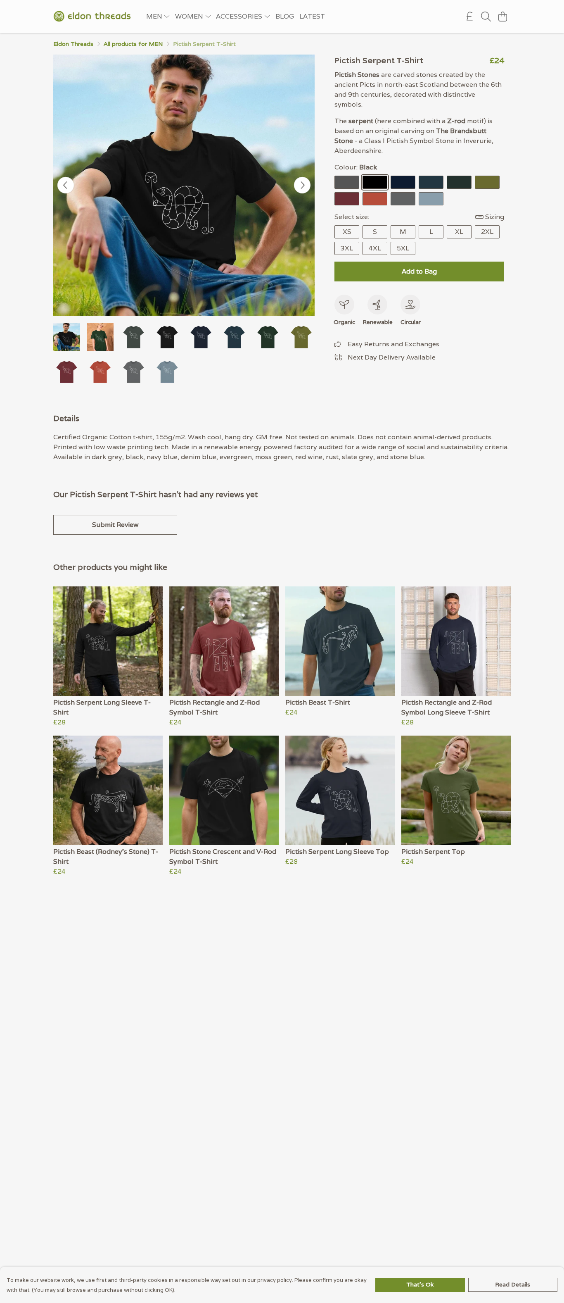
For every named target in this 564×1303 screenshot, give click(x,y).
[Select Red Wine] (346, 198)
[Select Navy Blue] (403, 182)
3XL (347, 248)
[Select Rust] (375, 198)
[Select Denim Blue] (431, 182)
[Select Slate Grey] (403, 198)
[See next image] (302, 185)
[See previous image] (65, 185)
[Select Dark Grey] (346, 182)
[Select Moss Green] (487, 182)
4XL (375, 248)
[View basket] (502, 16)
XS (347, 231)
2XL (487, 231)
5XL (403, 248)
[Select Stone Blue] (431, 198)
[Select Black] (375, 182)
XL (459, 231)
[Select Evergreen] (459, 182)
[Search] (486, 16)
